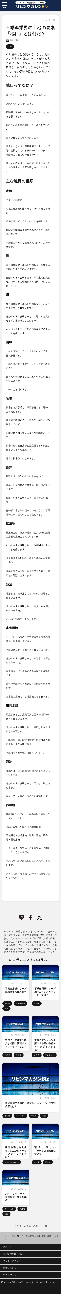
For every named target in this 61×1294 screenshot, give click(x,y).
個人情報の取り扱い (13, 1254)
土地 (10, 47)
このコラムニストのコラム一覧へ (32, 1226)
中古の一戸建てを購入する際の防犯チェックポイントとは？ (16, 1043)
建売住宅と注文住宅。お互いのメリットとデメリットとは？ (16, 1152)
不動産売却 (20, 1003)
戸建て (19, 1055)
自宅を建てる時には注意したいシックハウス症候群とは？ (30, 1104)
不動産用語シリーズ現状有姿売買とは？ (16, 990)
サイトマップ (9, 1275)
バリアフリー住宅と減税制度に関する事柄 (16, 1197)
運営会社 (7, 1247)
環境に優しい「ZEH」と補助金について (45, 1150)
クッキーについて (12, 1261)
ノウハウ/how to (12, 1162)
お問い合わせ (9, 1268)
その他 (7, 1003)
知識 (6, 1008)
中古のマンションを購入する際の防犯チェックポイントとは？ (45, 1045)
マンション (49, 1055)
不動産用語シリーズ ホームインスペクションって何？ (45, 991)
